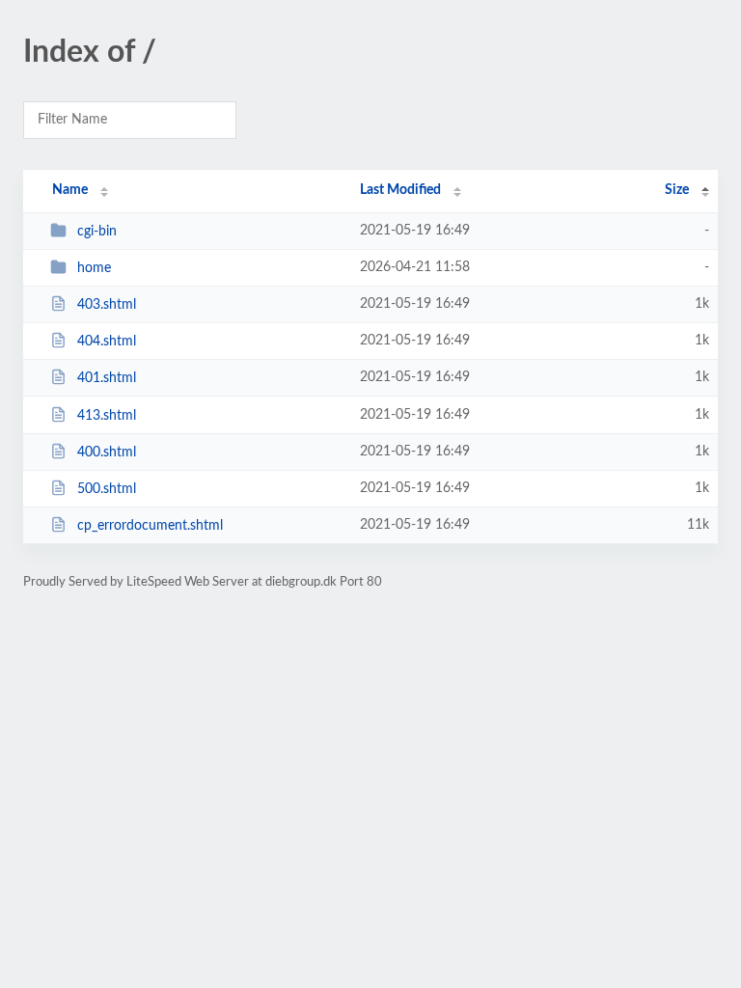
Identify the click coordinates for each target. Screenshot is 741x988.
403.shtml (106, 305)
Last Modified (400, 190)
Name (70, 190)
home (94, 268)
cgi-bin (97, 231)
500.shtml (106, 489)
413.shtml (106, 416)
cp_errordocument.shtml (150, 526)
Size (677, 190)
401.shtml (106, 378)
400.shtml (106, 452)
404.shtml (106, 341)
